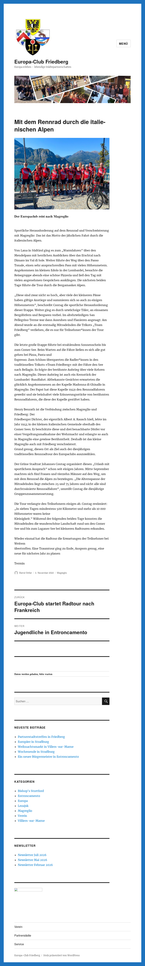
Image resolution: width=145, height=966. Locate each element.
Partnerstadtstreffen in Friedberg (41, 737)
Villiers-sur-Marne (31, 820)
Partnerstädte (22, 935)
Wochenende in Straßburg (36, 751)
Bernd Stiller (25, 572)
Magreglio (62, 572)
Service (19, 944)
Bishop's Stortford (31, 791)
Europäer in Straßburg (33, 741)
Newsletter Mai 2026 (32, 860)
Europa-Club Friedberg (41, 61)
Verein (22, 815)
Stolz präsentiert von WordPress (61, 955)
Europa (23, 801)
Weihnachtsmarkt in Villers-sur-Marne (46, 746)
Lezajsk (23, 806)
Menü (123, 44)
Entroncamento (29, 796)
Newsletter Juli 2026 (32, 855)
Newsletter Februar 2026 (35, 865)
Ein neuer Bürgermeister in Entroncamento (48, 756)
